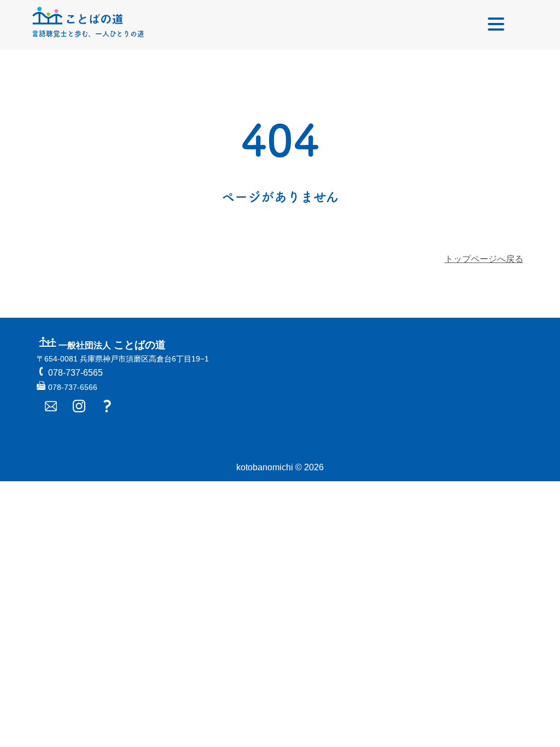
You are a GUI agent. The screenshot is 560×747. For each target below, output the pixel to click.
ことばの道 (112, 345)
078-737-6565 (75, 372)
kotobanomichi (264, 467)
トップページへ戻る (484, 259)
